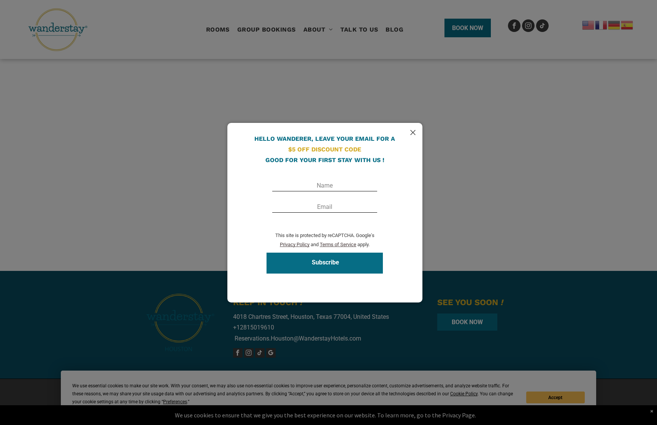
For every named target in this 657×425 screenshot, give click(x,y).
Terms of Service (338, 244)
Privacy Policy (294, 244)
